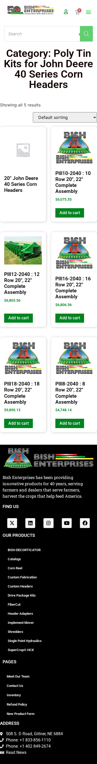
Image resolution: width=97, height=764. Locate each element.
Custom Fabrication (22, 577)
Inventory (14, 695)
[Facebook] (85, 523)
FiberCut (14, 604)
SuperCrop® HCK (21, 650)
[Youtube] (67, 523)
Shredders (15, 632)
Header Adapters (20, 614)
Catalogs (14, 559)
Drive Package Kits (22, 595)
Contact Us (15, 686)
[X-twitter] (12, 523)
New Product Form (20, 714)
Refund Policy (17, 704)
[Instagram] (48, 523)
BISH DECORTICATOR (24, 550)
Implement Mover (21, 623)
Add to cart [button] (69, 212)
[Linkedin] (30, 523)
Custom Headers (20, 586)
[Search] (86, 34)
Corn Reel (15, 568)
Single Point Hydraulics (25, 641)
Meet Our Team (18, 676)
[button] (88, 12)
